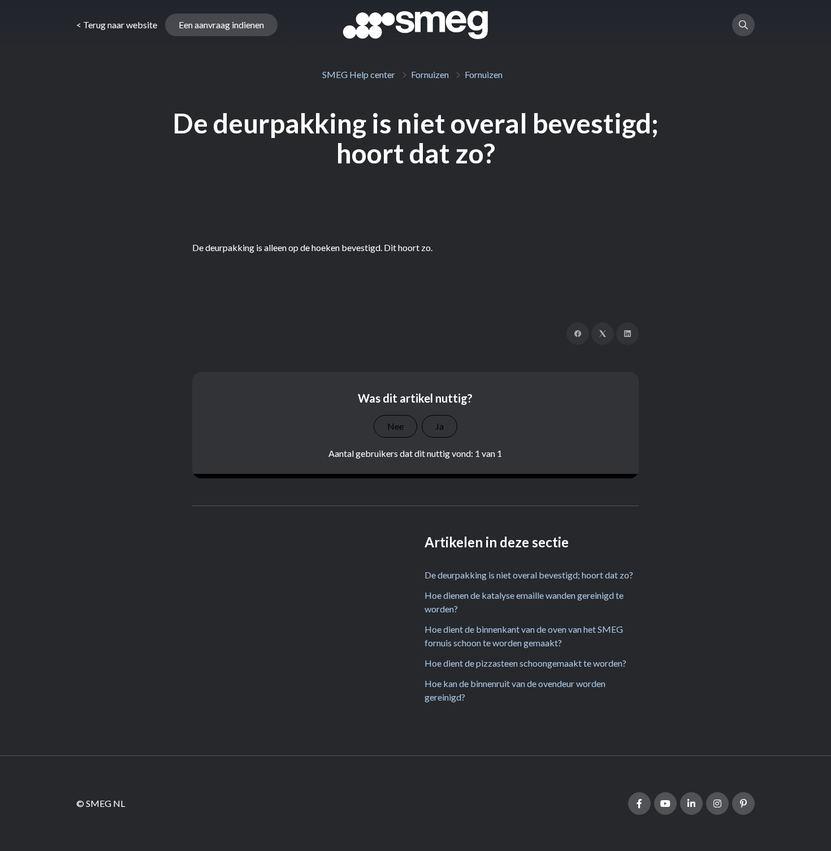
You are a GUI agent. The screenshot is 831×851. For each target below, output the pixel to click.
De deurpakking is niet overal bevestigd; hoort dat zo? (529, 574)
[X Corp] (602, 333)
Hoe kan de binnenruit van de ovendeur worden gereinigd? (515, 690)
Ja (439, 426)
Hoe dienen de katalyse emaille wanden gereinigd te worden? (524, 602)
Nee (395, 426)
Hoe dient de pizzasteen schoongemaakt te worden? (525, 663)
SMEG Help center (358, 74)
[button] (743, 25)
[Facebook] (577, 333)
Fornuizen (430, 74)
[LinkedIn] (627, 333)
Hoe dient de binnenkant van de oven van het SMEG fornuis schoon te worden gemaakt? (524, 636)
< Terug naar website (116, 24)
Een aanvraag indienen (221, 24)
